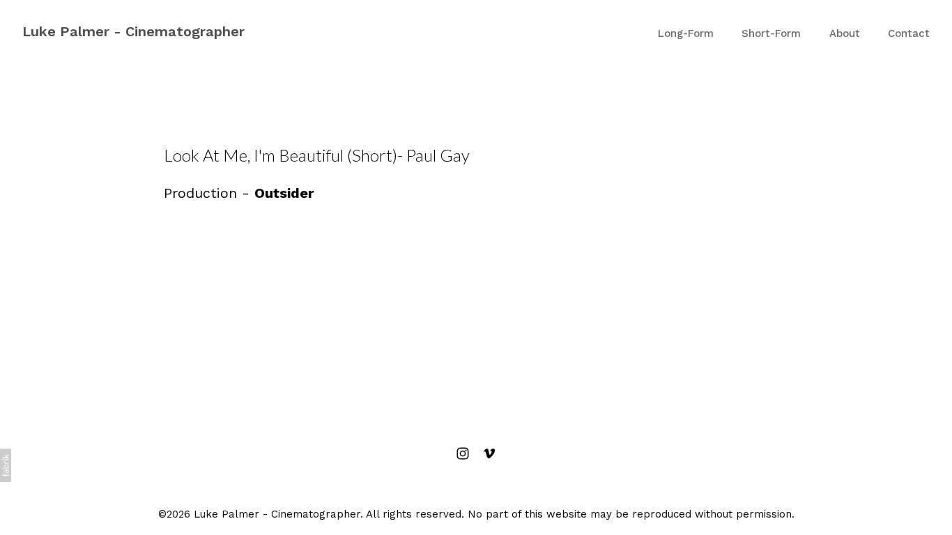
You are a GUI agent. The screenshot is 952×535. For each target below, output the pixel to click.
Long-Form (686, 33)
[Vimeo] (489, 453)
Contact (909, 33)
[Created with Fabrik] (5, 465)
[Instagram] (463, 453)
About (844, 33)
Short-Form (771, 33)
